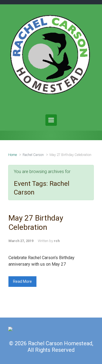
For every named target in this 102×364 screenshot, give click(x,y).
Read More (22, 281)
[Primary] (51, 120)
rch (57, 241)
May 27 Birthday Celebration (35, 223)
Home (12, 155)
